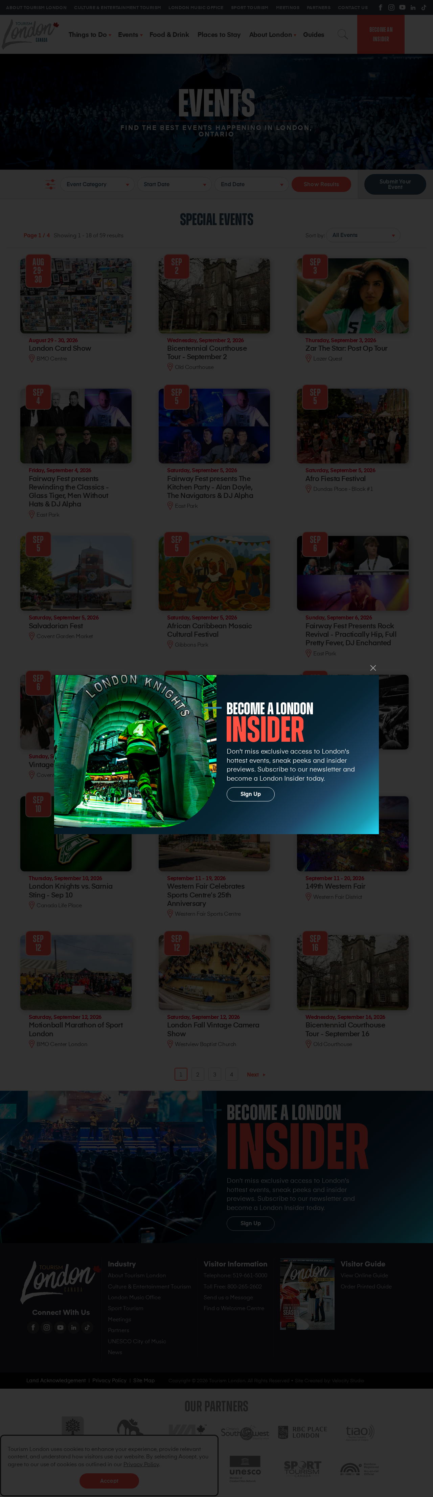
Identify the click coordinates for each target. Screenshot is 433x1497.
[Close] (373, 668)
